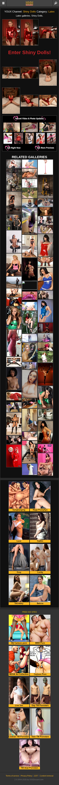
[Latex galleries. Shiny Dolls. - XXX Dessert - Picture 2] (29, 32)
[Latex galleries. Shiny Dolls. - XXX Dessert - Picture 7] (11, 100)
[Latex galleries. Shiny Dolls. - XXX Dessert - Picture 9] (48, 101)
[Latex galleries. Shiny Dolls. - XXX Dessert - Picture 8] (29, 101)
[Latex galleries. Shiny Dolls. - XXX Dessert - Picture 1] (11, 32)
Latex (51, 11)
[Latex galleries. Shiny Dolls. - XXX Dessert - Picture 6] (48, 72)
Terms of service (12, 776)
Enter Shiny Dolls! (29, 52)
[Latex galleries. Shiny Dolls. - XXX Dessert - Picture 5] (29, 73)
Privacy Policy (26, 776)
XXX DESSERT (29, 3)
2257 (36, 776)
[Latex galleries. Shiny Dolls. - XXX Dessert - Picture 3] (48, 32)
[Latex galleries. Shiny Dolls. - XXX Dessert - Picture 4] (11, 73)
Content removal (46, 776)
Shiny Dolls (29, 11)
